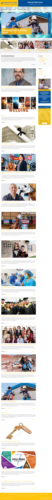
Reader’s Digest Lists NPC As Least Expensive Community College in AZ (15, 316)
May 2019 (41, 70)
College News (2, 7)
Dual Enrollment (23, 7)
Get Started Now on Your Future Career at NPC (10, 441)
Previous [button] (2, 23)
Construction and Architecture (9, 7)
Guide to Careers (29, 7)
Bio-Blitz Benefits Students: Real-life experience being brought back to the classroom (43, 51)
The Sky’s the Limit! (5, 259)
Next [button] (49, 23)
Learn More (33, 64)
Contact (2, 10)
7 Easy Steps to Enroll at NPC (7, 470)
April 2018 (41, 74)
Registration (10, 9)
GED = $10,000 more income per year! (8, 50)
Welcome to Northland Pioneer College (9, 87)
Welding (25, 9)
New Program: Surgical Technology (8, 287)
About (28, 9)
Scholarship (14, 9)
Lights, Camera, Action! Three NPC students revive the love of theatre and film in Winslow (17, 173)
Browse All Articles (46, 39)
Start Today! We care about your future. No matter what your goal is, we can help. (17, 481)
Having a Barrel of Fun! (5, 230)
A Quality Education (5, 413)
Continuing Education (17, 7)
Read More (33, 122)
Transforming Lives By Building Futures (9, 401)
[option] (26, 24)
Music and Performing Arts (4, 9)
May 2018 (41, 73)
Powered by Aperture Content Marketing (46, 498)
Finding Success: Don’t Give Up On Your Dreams (10, 202)
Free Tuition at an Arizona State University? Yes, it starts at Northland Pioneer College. (26, 51)
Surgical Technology (20, 9)
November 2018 (42, 71)
